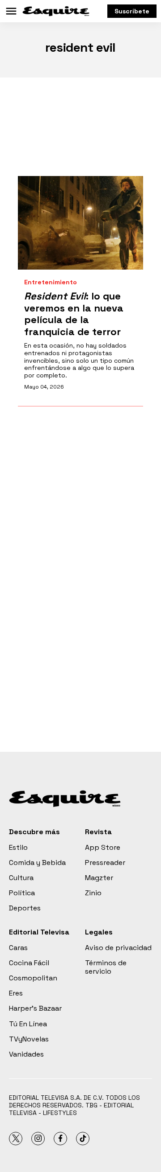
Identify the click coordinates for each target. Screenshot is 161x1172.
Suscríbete (131, 11)
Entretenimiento (50, 282)
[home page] (55, 11)
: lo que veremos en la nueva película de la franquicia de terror (73, 313)
